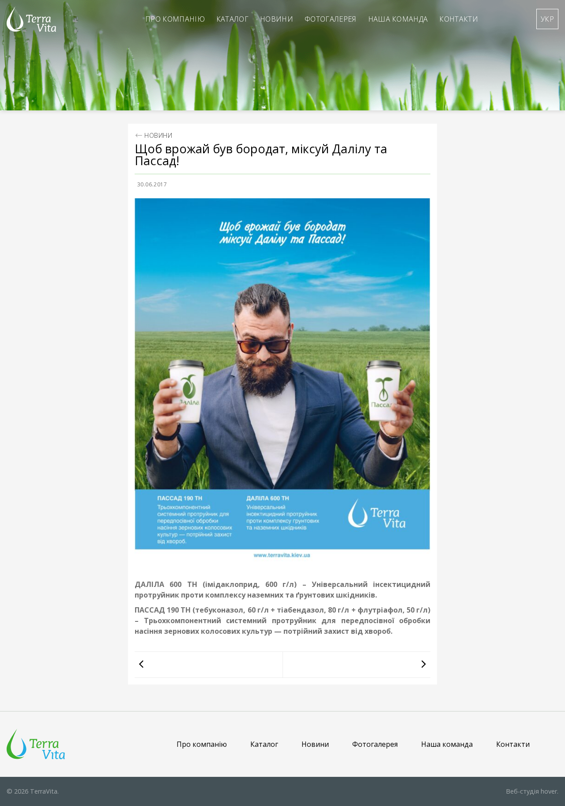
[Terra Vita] (31, 19)
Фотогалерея (331, 19)
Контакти (458, 19)
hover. (532, 791)
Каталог (232, 19)
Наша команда (398, 19)
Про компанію (175, 19)
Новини (276, 19)
